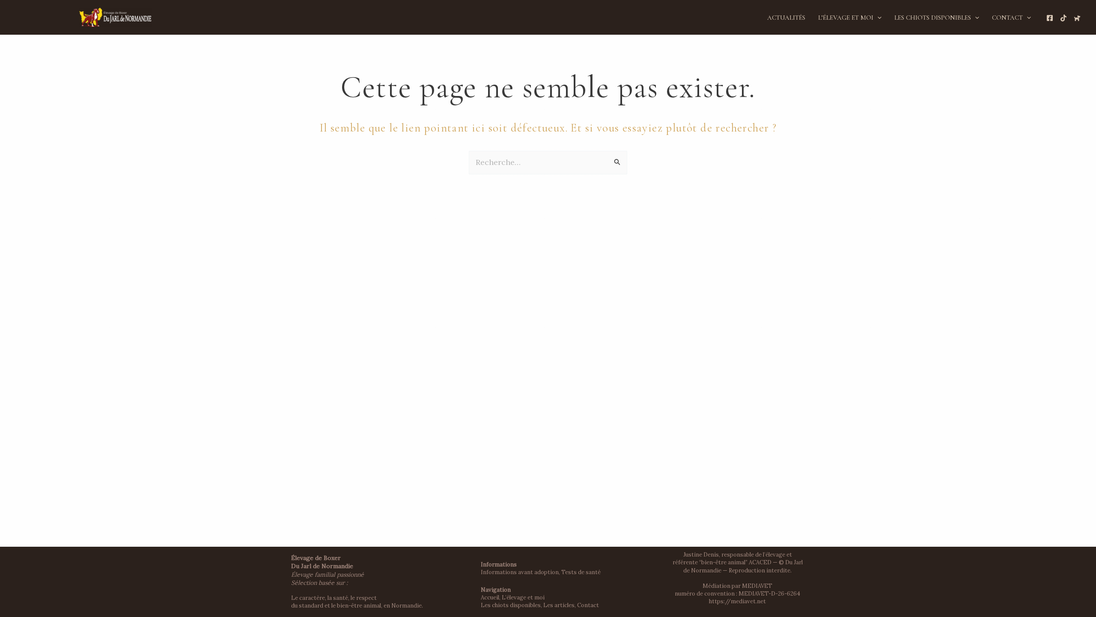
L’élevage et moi (845, 17)
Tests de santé (581, 572)
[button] (877, 17)
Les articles (559, 605)
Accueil (490, 597)
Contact (1007, 17)
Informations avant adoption (520, 572)
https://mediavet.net (737, 601)
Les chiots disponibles (932, 17)
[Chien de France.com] (1077, 18)
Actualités (786, 17)
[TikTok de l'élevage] (1063, 18)
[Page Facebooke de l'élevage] (1050, 18)
